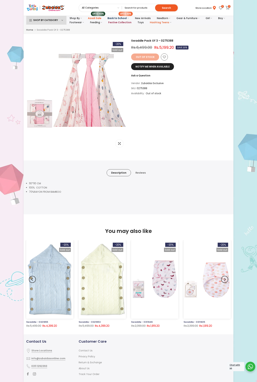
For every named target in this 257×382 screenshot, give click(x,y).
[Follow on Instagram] (34, 374)
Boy (220, 18)
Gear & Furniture (186, 18)
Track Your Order (89, 374)
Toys (141, 22)
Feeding (95, 22)
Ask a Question (140, 75)
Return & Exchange (90, 362)
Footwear (76, 22)
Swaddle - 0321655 (37, 322)
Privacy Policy (87, 356)
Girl (208, 18)
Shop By (75, 18)
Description (118, 172)
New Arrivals (143, 18)
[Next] (224, 279)
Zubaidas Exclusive (152, 83)
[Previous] (32, 279)
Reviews (140, 172)
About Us (84, 368)
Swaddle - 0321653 (90, 322)
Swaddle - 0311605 (194, 322)
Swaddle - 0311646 (142, 322)
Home (29, 29)
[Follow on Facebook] (27, 374)
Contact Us (85, 350)
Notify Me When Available (152, 66)
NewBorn (162, 18)
